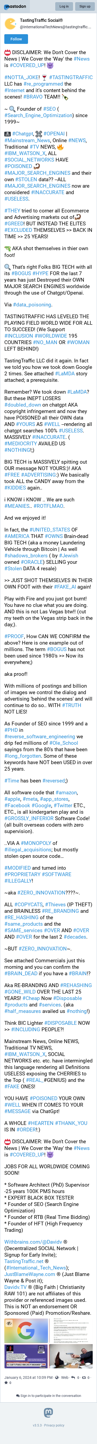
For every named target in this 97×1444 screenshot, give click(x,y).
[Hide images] (9, 1323)
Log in (64, 6)
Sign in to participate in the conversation (50, 1396)
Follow (16, 39)
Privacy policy (54, 1425)
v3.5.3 (37, 1425)
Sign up (85, 6)
